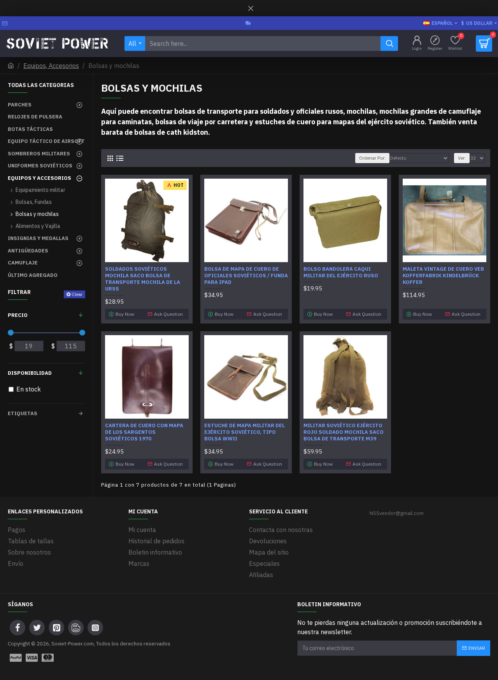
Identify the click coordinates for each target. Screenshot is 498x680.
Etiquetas (22, 413)
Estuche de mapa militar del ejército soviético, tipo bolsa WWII (244, 432)
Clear (77, 294)
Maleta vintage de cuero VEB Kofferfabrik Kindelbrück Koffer (443, 275)
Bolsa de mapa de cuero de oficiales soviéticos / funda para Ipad (246, 275)
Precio (18, 315)
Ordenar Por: (372, 158)
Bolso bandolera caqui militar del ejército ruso (340, 272)
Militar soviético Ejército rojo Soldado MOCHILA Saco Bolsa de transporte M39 (343, 432)
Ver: (462, 158)
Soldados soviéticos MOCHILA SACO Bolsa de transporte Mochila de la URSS (142, 279)
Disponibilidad (30, 373)
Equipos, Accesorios (51, 66)
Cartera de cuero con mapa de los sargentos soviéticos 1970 (144, 432)
